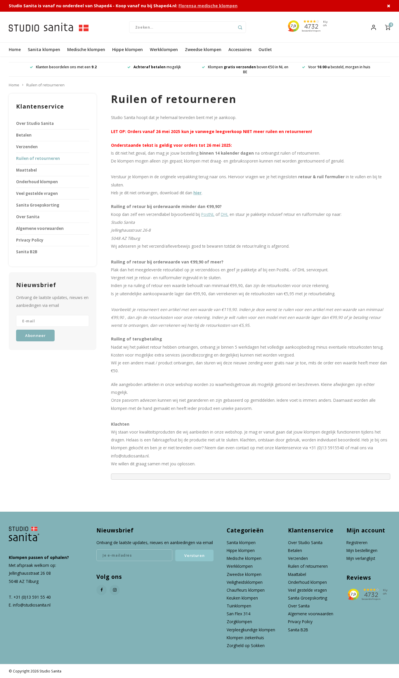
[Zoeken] (240, 27)
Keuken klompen (242, 598)
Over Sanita (27, 216)
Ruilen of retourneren (45, 85)
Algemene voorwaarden (40, 228)
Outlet (265, 49)
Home (15, 49)
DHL (224, 214)
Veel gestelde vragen (37, 193)
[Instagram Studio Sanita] (115, 590)
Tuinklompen (239, 606)
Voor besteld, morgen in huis (339, 66)
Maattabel (26, 170)
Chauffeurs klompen (246, 590)
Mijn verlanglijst (360, 558)
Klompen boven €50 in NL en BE (248, 69)
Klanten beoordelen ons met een (66, 66)
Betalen (24, 135)
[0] (387, 27)
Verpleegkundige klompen (251, 629)
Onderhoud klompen (37, 181)
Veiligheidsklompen (245, 582)
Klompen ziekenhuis (245, 637)
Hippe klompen (127, 49)
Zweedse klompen (203, 49)
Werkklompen (164, 49)
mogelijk (157, 66)
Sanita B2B (26, 251)
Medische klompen (86, 49)
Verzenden (27, 146)
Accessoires (239, 49)
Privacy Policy (30, 240)
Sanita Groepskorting (37, 205)
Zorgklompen (239, 621)
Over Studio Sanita (35, 123)
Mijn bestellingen (361, 550)
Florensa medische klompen (207, 5)
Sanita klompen (44, 49)
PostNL (207, 214)
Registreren (356, 542)
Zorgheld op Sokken (246, 645)
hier (197, 192)
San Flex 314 (238, 613)
